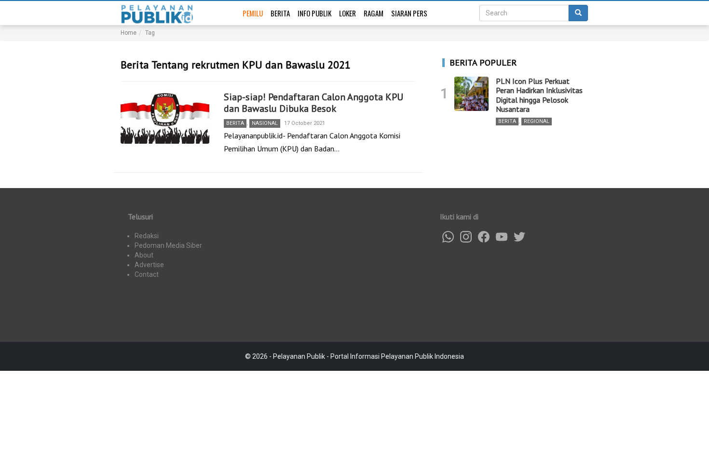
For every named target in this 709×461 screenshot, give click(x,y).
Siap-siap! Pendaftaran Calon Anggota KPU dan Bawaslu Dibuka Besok (313, 103)
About (144, 255)
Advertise (149, 265)
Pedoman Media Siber (168, 245)
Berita (280, 13)
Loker (347, 13)
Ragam (373, 13)
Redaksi (147, 236)
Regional (536, 121)
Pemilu (253, 13)
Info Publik (314, 13)
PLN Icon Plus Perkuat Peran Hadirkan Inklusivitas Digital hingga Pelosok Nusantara (539, 95)
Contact (147, 274)
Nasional (265, 123)
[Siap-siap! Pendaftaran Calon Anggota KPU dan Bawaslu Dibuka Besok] (165, 117)
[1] (471, 94)
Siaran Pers (409, 13)
